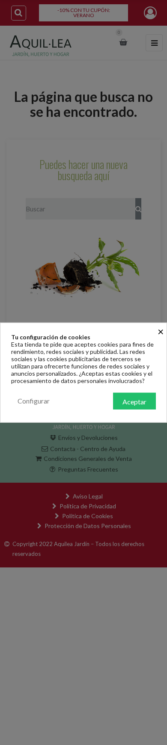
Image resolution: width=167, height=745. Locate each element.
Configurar (34, 400)
